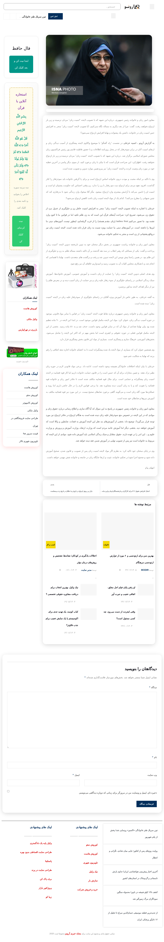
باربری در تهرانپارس (27, 329)
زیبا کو (49, 897)
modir (145, 570)
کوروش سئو (92, 844)
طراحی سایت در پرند (42, 870)
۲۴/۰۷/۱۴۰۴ (127, 601)
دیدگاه (153, 687)
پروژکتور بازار (45, 888)
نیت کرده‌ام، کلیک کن (21, 231)
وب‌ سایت (152, 775)
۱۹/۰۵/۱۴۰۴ (70, 601)
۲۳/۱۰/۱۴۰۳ (127, 626)
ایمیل (76, 774)
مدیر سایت (86, 570)
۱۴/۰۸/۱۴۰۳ (70, 632)
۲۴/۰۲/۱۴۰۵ (131, 570)
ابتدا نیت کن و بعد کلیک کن (21, 64)
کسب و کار (51, 545)
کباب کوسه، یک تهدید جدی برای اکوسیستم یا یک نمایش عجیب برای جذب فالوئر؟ (61, 618)
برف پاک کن (46, 879)
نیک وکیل (93, 871)
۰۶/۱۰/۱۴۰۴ (71, 570)
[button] (152, 6)
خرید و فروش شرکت (87, 889)
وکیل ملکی (32, 319)
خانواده (106, 545)
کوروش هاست (30, 308)
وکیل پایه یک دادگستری (41, 843)
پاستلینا (48, 861)
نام (154, 757)
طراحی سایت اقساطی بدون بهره (36, 852)
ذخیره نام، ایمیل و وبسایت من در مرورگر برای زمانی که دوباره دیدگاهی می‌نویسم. (118, 792)
